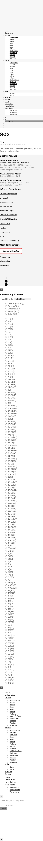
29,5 (11, 366)
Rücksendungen (7, 210)
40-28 (11, 488)
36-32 (12, 448)
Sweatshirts (13, 53)
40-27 (12, 485)
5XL (11, 551)
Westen (12, 56)
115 (10, 329)
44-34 (11, 533)
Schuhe (12, 78)
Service (7, 99)
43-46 (11, 517)
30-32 (11, 369)
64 (10, 556)
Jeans (11, 45)
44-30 (12, 527)
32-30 (11, 379)
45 (10, 606)
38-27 (12, 461)
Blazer (12, 39)
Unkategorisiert (16, 304)
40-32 (12, 493)
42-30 (12, 509)
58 (11, 654)
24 (11, 614)
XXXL (11, 583)
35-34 (12, 427)
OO (11, 577)
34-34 (12, 414)
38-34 (12, 472)
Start (2, 145)
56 (11, 651)
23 (10, 353)
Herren (7, 60)
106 (11, 641)
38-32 (12, 469)
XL (10, 675)
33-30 (12, 393)
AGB (2, 236)
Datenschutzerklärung (9, 240)
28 (10, 625)
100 (10, 321)
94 (10, 662)
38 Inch (12, 459)
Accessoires (14, 37)
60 (11, 657)
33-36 (12, 401)
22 (10, 350)
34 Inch (12, 406)
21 (10, 348)
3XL (11, 680)
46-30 (12, 538)
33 (10, 390)
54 (11, 649)
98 (11, 665)
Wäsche (12, 55)
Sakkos (12, 76)
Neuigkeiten (9, 106)
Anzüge (12, 64)
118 (10, 332)
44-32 (12, 530)
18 (10, 340)
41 (10, 596)
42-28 (11, 506)
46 (11, 609)
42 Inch (12, 501)
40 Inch (12, 482)
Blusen (12, 41)
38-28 (11, 464)
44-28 (11, 525)
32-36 (12, 387)
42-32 (12, 511)
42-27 (12, 504)
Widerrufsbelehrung (8, 214)
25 (11, 617)
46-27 (11, 535)
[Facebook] (6, 279)
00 (10, 319)
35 (10, 419)
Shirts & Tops (14, 51)
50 (11, 643)
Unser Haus (9, 104)
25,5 (11, 356)
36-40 (11, 456)
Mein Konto (9, 108)
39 (10, 477)
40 (11, 593)
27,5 (11, 361)
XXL (11, 678)
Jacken (12, 47)
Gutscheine (9, 33)
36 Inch (12, 438)
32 (10, 377)
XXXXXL (12, 588)
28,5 (11, 364)
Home (7, 31)
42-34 (12, 514)
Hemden (12, 66)
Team (7, 102)
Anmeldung (5, 257)
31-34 (11, 374)
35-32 (12, 424)
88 (10, 567)
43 (10, 601)
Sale (6, 91)
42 (11, 599)
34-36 (12, 416)
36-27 (12, 440)
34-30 (12, 408)
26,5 (11, 358)
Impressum (5, 232)
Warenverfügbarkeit (8, 193)
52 (11, 646)
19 (10, 342)
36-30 (12, 445)
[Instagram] (6, 282)
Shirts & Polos (14, 80)
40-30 (12, 490)
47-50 (11, 543)
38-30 (12, 467)
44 (11, 604)
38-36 (12, 474)
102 (11, 635)
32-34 (12, 385)
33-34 (12, 398)
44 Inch (12, 519)
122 (10, 337)
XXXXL (12, 585)
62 (10, 659)
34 (10, 403)
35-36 (12, 430)
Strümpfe (13, 82)
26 (11, 620)
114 (10, 327)
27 (11, 622)
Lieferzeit (4, 198)
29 (11, 628)
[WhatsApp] (6, 285)
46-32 (12, 540)
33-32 (12, 395)
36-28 (11, 443)
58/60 (12, 548)
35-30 (12, 422)
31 (10, 633)
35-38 (12, 432)
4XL (11, 683)
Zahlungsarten (6, 206)
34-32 (12, 411)
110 (11, 638)
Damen (7, 35)
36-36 (12, 453)
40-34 (12, 496)
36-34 (12, 451)
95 (10, 575)
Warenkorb (13, 114)
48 (11, 612)
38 (11, 591)
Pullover (12, 49)
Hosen (12, 43)
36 (11, 435)
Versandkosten (6, 202)
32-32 (12, 382)
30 (11, 630)
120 (10, 335)
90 (10, 572)
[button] (5, 118)
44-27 (12, 522)
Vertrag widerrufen (11, 251)
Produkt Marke (6, 299)
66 (10, 559)
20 (10, 345)
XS (10, 580)
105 (10, 324)
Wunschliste (14, 112)
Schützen (13, 58)
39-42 (11, 480)
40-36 (12, 498)
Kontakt (3, 228)
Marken (8, 97)
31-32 (11, 372)
